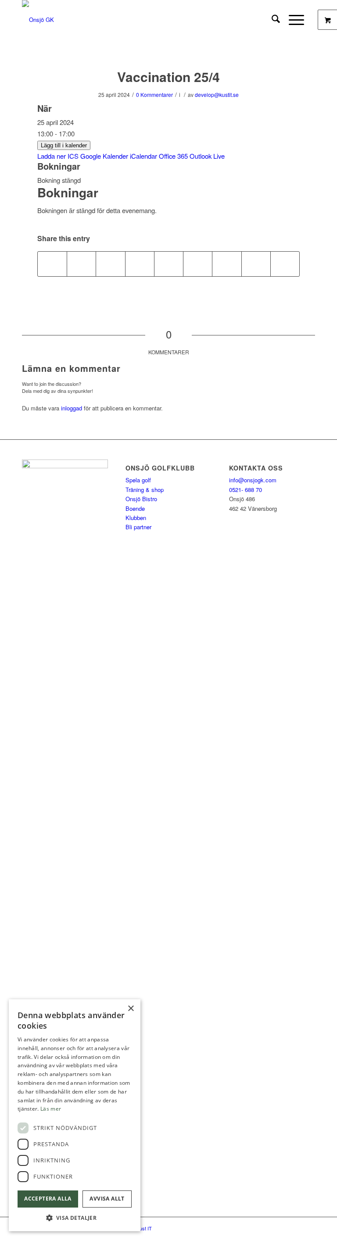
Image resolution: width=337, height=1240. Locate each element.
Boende (135, 508)
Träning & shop (144, 489)
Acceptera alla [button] (48, 1198)
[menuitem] (271, 19)
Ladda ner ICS (58, 155)
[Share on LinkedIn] (168, 264)
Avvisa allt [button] (107, 1198)
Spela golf (138, 480)
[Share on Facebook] (52, 264)
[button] (75, 1217)
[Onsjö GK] (38, 19)
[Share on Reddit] (256, 264)
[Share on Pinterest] (139, 264)
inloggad (71, 408)
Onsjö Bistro (141, 499)
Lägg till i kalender (64, 145)
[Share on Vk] (226, 264)
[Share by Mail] (285, 264)
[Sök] (271, 19)
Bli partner (138, 527)
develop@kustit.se (217, 94)
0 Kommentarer (154, 94)
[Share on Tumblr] (197, 264)
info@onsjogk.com (252, 480)
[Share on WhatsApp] (110, 264)
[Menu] (292, 19)
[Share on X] (81, 264)
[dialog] (74, 1115)
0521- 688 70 (245, 489)
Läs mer (50, 1108)
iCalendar (143, 155)
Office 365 (173, 155)
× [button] (130, 1008)
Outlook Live (207, 155)
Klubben (135, 517)
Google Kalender (104, 155)
